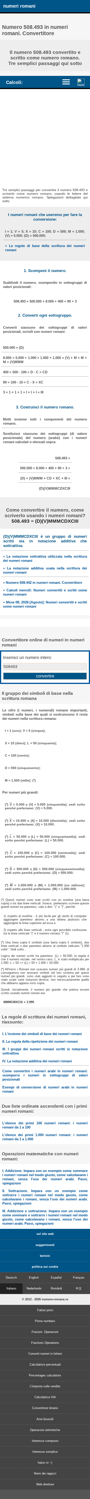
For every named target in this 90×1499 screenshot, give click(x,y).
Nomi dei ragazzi (45, 1473)
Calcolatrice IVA (45, 1397)
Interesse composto (45, 1441)
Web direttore (45, 1484)
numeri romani (19, 6)
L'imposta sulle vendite (45, 1386)
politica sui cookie (45, 1266)
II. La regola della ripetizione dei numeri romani (40, 1041)
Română (56, 1288)
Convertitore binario (45, 1408)
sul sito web (45, 1234)
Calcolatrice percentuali (45, 1364)
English (34, 1277)
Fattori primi (45, 1310)
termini (45, 1256)
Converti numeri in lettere (45, 1353)
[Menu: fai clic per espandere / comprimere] (68, 82)
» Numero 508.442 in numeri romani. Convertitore (42, 582)
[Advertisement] (45, 136)
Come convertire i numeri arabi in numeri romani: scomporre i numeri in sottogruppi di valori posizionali (45, 1075)
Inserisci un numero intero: (27, 657)
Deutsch (11, 1277)
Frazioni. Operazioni (45, 1332)
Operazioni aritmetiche (45, 1430)
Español (56, 1277)
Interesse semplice (45, 1451)
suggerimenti (45, 1245)
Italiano (11, 1288)
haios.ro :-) (45, 1462)
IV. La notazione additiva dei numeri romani (37, 1061)
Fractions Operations (45, 1342)
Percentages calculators (45, 1375)
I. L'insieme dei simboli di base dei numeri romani (42, 1034)
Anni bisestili (45, 1419)
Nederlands (34, 1288)
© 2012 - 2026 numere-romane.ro (45, 1299)
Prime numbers (45, 1321)
